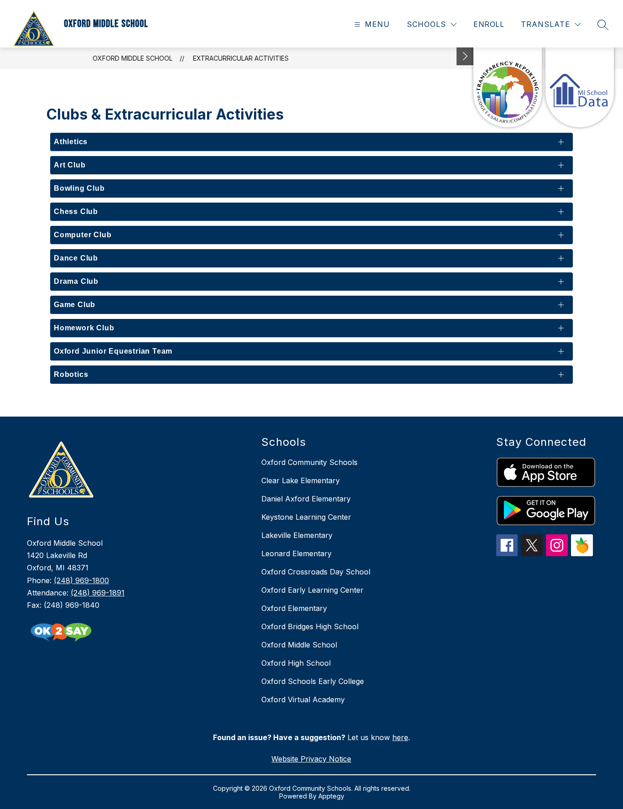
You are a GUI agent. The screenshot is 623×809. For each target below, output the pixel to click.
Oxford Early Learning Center (312, 590)
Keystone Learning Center (306, 517)
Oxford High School (296, 663)
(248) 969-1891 (98, 592)
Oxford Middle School (132, 58)
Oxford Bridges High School (309, 626)
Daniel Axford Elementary (306, 498)
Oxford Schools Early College (312, 681)
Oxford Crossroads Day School (315, 571)
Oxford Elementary (294, 608)
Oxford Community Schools (309, 462)
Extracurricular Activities (241, 58)
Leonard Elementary (296, 553)
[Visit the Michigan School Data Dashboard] (579, 87)
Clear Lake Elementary (300, 480)
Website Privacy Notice (311, 758)
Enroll (488, 24)
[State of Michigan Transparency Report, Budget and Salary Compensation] (507, 87)
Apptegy (331, 796)
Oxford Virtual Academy (303, 699)
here (400, 737)
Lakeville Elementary (296, 535)
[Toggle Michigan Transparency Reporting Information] (465, 56)
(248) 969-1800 (81, 580)
